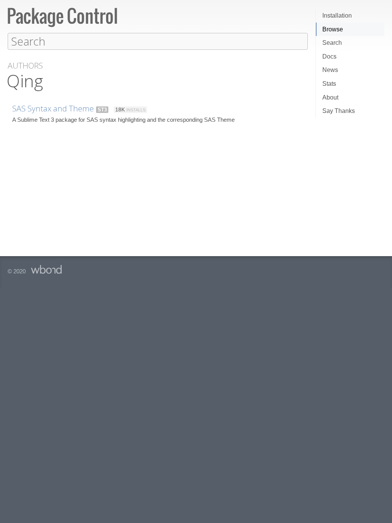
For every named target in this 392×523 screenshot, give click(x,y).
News (330, 70)
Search (332, 42)
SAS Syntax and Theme (53, 108)
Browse (332, 29)
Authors (25, 65)
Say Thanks (338, 111)
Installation (337, 15)
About (330, 97)
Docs (329, 56)
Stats (329, 83)
